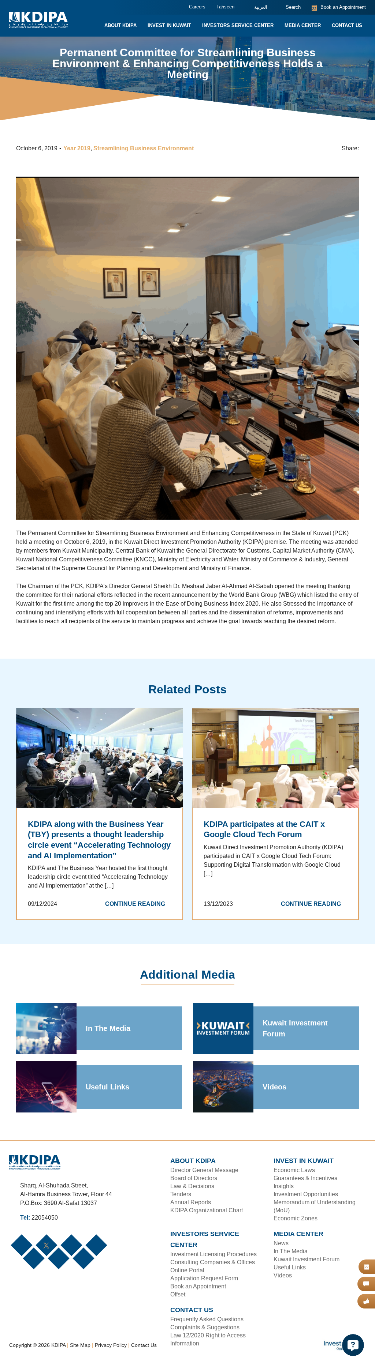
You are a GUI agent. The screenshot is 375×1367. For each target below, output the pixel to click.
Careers (191, 7)
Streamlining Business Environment (144, 149)
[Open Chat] (353, 1345)
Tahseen (219, 7)
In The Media (108, 1037)
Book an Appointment (337, 7)
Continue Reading (137, 913)
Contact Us (146, 1343)
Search (289, 7)
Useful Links (106, 1096)
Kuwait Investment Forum (295, 1037)
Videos (274, 1096)
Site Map (82, 1343)
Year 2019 (79, 149)
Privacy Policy (113, 1343)
